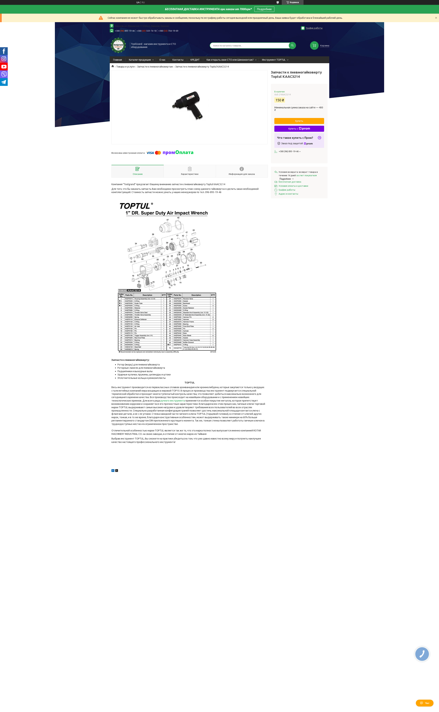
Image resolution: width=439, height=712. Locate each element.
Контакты (178, 60)
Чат (427, 703)
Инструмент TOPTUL (274, 60)
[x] (116, 471)
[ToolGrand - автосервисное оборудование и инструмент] (118, 45)
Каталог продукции (140, 60)
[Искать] (292, 45)
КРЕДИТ (195, 60)
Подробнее (264, 9)
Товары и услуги (125, 66)
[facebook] (112, 471)
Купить (299, 121)
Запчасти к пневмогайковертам (155, 66)
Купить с (293, 128)
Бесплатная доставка (290, 181)
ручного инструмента (173, 400)
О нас (162, 60)
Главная (117, 60)
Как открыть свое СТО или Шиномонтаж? (230, 60)
